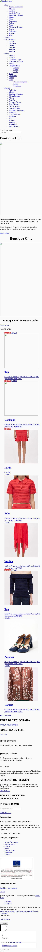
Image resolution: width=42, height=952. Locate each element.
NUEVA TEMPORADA (9, 725)
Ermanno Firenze (15, 102)
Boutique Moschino (16, 94)
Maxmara (12, 116)
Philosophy (13, 124)
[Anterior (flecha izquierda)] (1, 951)
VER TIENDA (5, 715)
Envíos (2, 892)
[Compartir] (5, 949)
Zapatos (7, 37)
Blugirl (11, 92)
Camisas (12, 11)
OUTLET (3, 735)
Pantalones (13, 21)
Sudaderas (12, 31)
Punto (11, 25)
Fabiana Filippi (14, 108)
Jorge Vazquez (14, 104)
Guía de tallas (5, 919)
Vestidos (12, 33)
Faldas (11, 17)
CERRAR (4, 923)
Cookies (11, 911)
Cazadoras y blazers (16, 15)
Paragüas (12, 51)
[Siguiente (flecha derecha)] (3, 951)
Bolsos (11, 41)
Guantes (12, 47)
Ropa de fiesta (9, 850)
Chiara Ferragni (14, 96)
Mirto (11, 118)
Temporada (8, 852)
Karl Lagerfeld (14, 106)
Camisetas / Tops (15, 59)
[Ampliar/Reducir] (1, 949)
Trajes (11, 35)
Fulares (16, 68)
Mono (11, 19)
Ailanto (11, 98)
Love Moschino (14, 114)
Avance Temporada (16, 7)
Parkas (11, 23)
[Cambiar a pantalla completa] (3, 949)
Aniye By (12, 90)
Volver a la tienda (15, 942)
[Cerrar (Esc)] (8, 949)
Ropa (6, 5)
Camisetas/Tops (14, 13)
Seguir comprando (9, 945)
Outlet (6, 53)
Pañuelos (12, 49)
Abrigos (12, 9)
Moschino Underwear (16, 110)
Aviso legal (4, 911)
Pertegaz (12, 122)
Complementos (9, 39)
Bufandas (12, 43)
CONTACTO (5, 791)
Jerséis (11, 29)
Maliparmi (12, 112)
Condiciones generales (23, 911)
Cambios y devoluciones (8, 888)
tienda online (4, 233)
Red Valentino (14, 126)
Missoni (12, 120)
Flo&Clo (12, 100)
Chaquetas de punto (16, 27)
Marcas (7, 88)
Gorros (11, 45)
